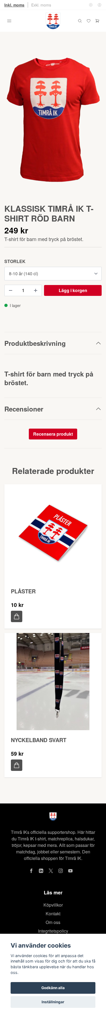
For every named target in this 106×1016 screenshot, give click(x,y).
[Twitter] (51, 871)
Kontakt (53, 913)
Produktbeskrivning (35, 343)
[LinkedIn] (41, 871)
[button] (92, 124)
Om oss (53, 922)
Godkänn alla (53, 988)
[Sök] (80, 21)
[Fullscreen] (53, 122)
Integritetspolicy (53, 931)
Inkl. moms (14, 5)
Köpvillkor (53, 905)
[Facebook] (31, 871)
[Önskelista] (88, 21)
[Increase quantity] (36, 290)
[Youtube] (70, 871)
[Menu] (9, 21)
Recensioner (23, 408)
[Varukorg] (97, 21)
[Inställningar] (91, 5)
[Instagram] (60, 871)
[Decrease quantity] (11, 290)
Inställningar (53, 1002)
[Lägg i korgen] (16, 616)
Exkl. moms (41, 5)
